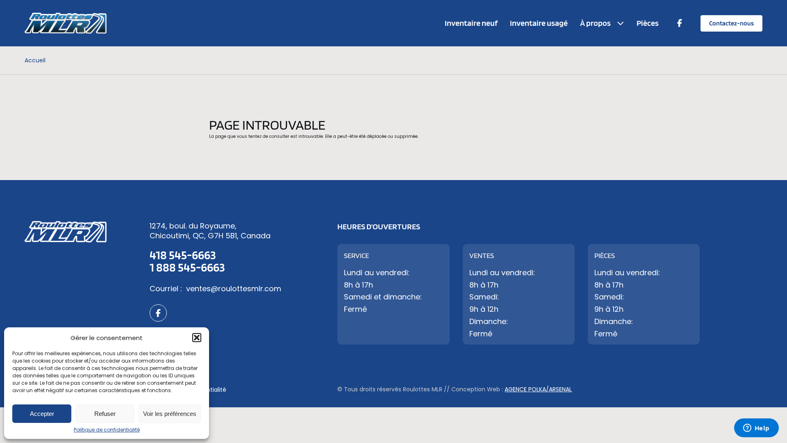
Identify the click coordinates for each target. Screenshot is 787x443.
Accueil (35, 60)
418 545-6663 (183, 254)
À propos (595, 23)
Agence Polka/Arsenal (538, 389)
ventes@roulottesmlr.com (233, 288)
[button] (197, 337)
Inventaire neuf (471, 23)
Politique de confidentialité (107, 429)
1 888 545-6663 (187, 267)
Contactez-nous (731, 23)
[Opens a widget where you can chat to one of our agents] (756, 428)
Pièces (648, 23)
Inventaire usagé (539, 23)
